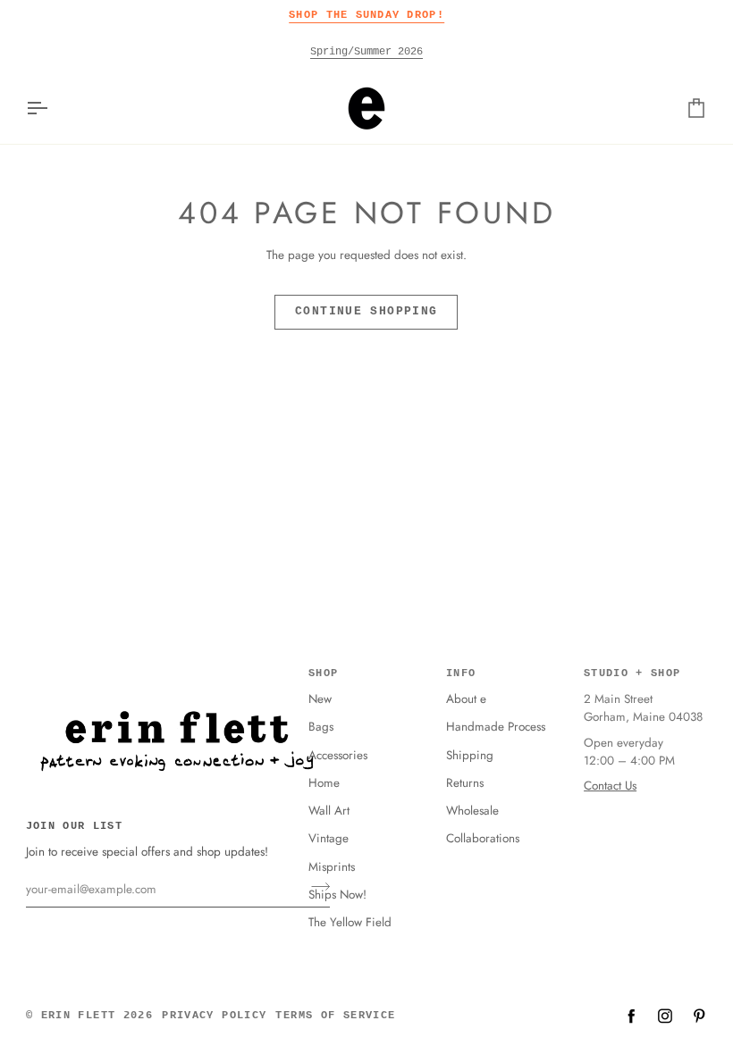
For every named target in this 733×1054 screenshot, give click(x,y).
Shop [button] (323, 673)
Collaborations (482, 838)
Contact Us (610, 785)
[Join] (315, 887)
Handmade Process (495, 726)
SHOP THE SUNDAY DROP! (366, 15)
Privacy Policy (214, 1015)
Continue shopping (366, 311)
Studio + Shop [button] (632, 673)
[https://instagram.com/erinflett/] (665, 1016)
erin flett (78, 1015)
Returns (465, 782)
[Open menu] (53, 108)
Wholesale (472, 810)
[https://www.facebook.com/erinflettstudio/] (631, 1016)
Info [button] (461, 673)
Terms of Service (335, 1015)
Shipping (469, 755)
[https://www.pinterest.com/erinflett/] (699, 1016)
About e (466, 698)
